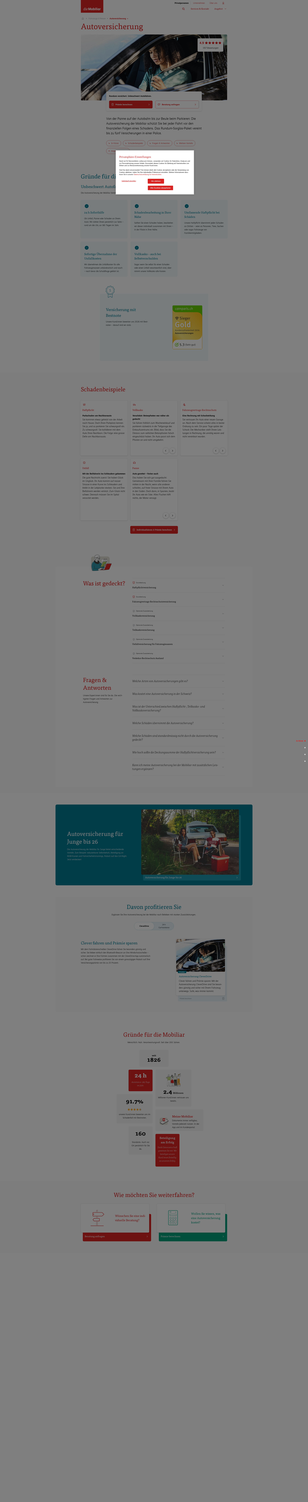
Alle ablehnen (156, 181)
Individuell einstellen (129, 181)
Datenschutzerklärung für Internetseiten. (148, 174)
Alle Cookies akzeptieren (160, 188)
